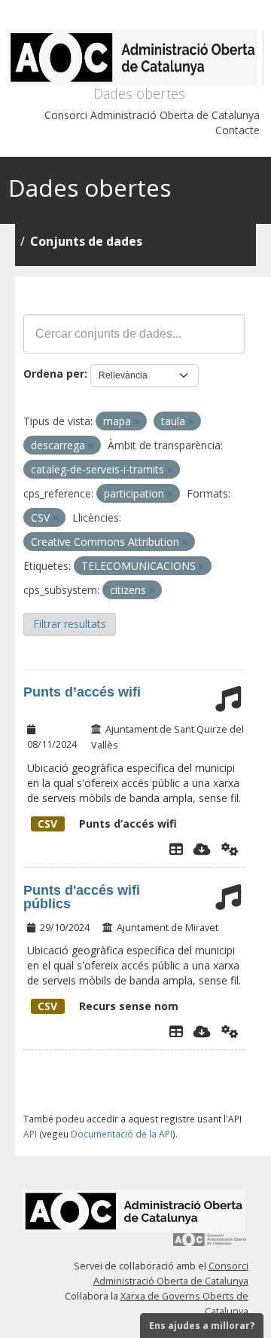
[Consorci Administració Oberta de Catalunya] (210, 1244)
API (30, 1134)
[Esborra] (136, 421)
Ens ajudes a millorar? (201, 1325)
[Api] (230, 848)
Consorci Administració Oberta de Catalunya (152, 115)
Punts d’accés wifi (82, 692)
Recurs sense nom (108, 1006)
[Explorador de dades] (176, 848)
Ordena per (53, 373)
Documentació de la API (121, 1134)
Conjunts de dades (86, 241)
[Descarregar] (202, 848)
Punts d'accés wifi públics (81, 897)
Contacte (237, 130)
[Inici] (135, 57)
